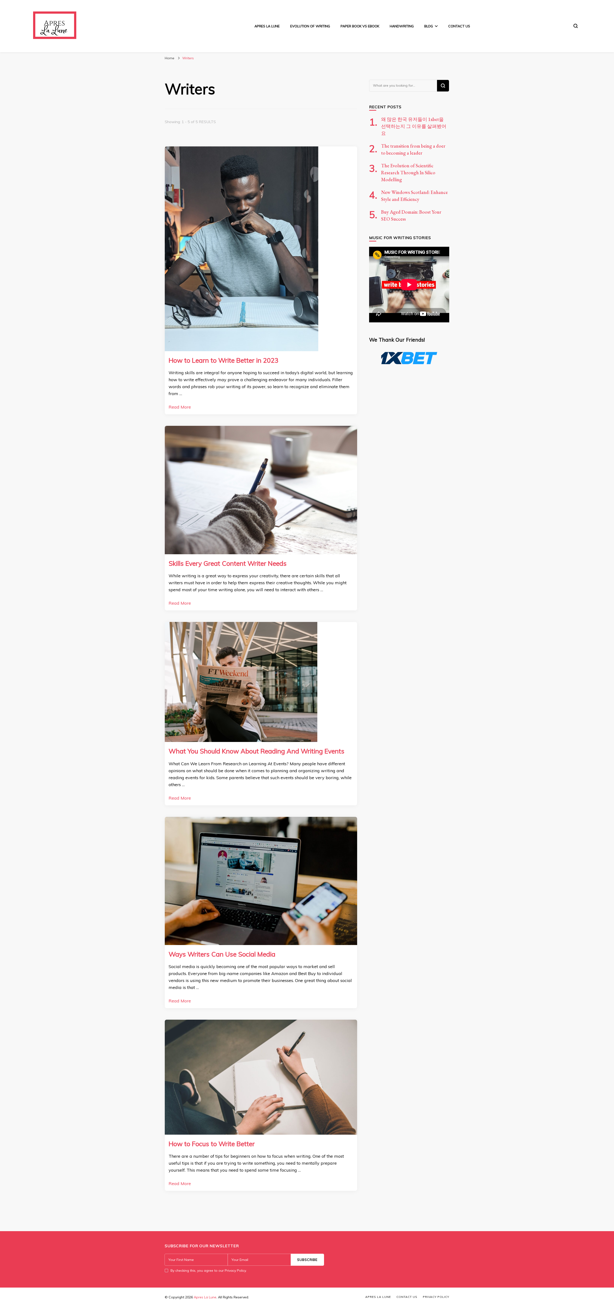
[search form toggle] (575, 26)
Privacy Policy (436, 1297)
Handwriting (402, 26)
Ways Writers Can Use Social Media (222, 954)
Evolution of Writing (310, 26)
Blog (428, 26)
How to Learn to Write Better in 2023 (223, 360)
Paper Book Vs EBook (360, 26)
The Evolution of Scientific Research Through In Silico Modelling (408, 173)
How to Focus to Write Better (212, 1144)
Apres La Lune (267, 26)
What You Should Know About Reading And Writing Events (256, 751)
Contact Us (459, 26)
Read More (180, 407)
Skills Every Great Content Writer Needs (228, 563)
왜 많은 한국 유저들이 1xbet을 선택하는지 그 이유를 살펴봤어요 (413, 126)
